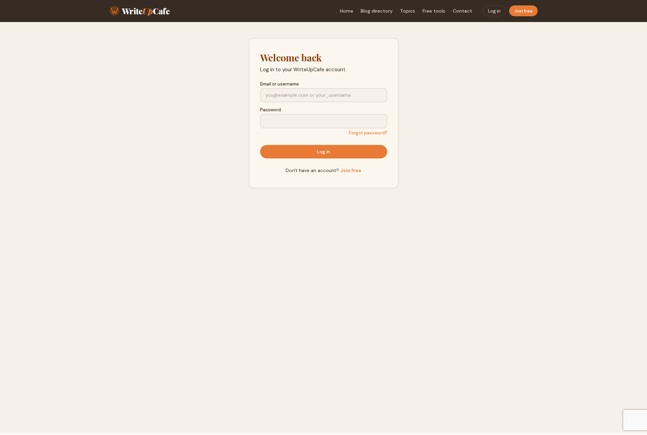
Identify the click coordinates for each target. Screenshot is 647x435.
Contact (462, 10)
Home (346, 10)
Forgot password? (368, 133)
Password (270, 110)
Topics (407, 10)
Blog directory (377, 10)
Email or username (279, 84)
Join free (523, 11)
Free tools (434, 10)
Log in (494, 11)
